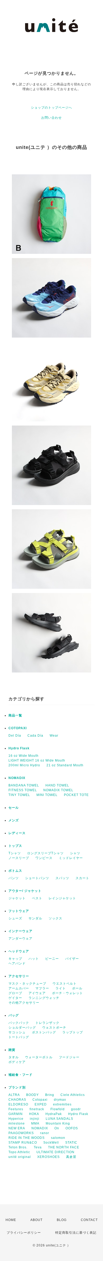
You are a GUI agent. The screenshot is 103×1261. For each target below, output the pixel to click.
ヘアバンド (17, 963)
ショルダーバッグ (22, 1027)
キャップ (15, 959)
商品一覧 (15, 715)
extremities (62, 1104)
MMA (35, 1123)
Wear (54, 735)
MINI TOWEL (47, 795)
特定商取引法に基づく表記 (75, 1233)
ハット (34, 959)
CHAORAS (17, 1099)
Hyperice (16, 1119)
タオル (13, 1057)
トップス (15, 846)
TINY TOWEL (19, 795)
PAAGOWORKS (21, 1133)
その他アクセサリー (23, 1003)
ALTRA (14, 1095)
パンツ (13, 878)
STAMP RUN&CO (22, 1142)
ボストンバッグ (44, 1032)
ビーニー (52, 959)
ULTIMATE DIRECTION (55, 1152)
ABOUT (36, 1220)
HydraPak (53, 1114)
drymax (60, 1099)
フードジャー (69, 1057)
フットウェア (18, 911)
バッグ (13, 1015)
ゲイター (15, 998)
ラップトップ (72, 1032)
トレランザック (47, 1023)
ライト (60, 988)
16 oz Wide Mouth (23, 756)
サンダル (35, 918)
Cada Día (35, 735)
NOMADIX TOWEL (58, 790)
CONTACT (89, 1220)
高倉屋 (71, 1157)
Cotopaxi (40, 1099)
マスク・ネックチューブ (27, 983)
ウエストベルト (65, 983)
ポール (77, 988)
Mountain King (58, 1123)
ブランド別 (17, 1087)
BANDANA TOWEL (23, 785)
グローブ (15, 993)
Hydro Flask (19, 748)
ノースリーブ (18, 858)
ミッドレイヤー (71, 858)
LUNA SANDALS (59, 1119)
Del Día (14, 735)
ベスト (37, 898)
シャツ (75, 853)
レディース (17, 833)
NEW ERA (16, 1128)
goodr (76, 1109)
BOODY (32, 1095)
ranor (44, 1133)
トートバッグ (18, 1037)
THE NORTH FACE (63, 1147)
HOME (11, 1220)
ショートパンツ (37, 878)
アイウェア (37, 993)
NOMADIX (16, 778)
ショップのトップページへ (51, 107)
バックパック (18, 1023)
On (56, 1128)
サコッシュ (17, 1032)
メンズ (13, 820)
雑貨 (11, 1050)
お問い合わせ (51, 118)
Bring (49, 1095)
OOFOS (71, 1128)
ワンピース (44, 858)
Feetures (15, 1109)
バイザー (72, 959)
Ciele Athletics (72, 1095)
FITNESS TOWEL (22, 790)
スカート (82, 878)
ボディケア (17, 1062)
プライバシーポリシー (24, 1233)
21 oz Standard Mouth (64, 765)
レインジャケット (62, 898)
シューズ (15, 918)
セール (13, 807)
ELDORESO (18, 1104)
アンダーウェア (20, 938)
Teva (38, 1147)
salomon (58, 1138)
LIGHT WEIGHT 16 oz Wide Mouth (36, 760)
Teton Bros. (17, 1147)
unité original (19, 1157)
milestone (16, 1123)
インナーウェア (20, 931)
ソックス (55, 918)
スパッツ (62, 878)
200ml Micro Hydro (24, 765)
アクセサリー (18, 976)
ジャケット (17, 898)
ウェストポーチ (54, 1027)
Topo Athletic (19, 1152)
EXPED (41, 1104)
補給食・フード (20, 1075)
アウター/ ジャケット (24, 891)
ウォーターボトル (39, 1057)
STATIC (71, 1142)
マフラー (42, 988)
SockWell (51, 1142)
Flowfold (57, 1109)
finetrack (37, 1109)
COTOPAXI (17, 728)
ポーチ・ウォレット (67, 993)
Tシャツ (14, 853)
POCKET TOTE (76, 795)
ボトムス (15, 871)
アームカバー (18, 988)
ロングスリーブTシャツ (45, 853)
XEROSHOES (48, 1157)
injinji (34, 1119)
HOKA (34, 1114)
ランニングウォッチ (44, 998)
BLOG (62, 1220)
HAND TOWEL (57, 785)
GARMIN (15, 1114)
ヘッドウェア (18, 951)
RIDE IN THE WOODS (26, 1138)
